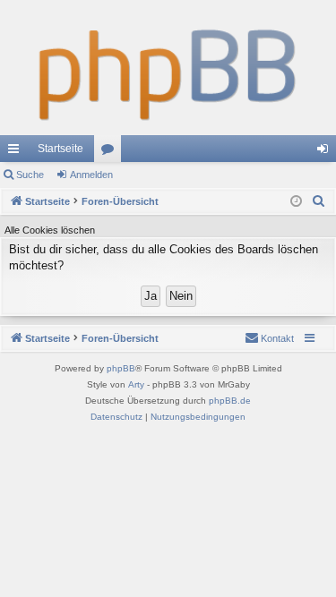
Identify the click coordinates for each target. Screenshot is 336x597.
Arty (136, 384)
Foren (111, 152)
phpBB (121, 368)
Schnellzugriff (17, 152)
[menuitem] (319, 201)
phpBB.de (230, 400)
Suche (30, 174)
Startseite (60, 148)
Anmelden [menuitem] (326, 152)
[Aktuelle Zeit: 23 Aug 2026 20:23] (296, 202)
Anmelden (91, 174)
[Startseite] (168, 67)
